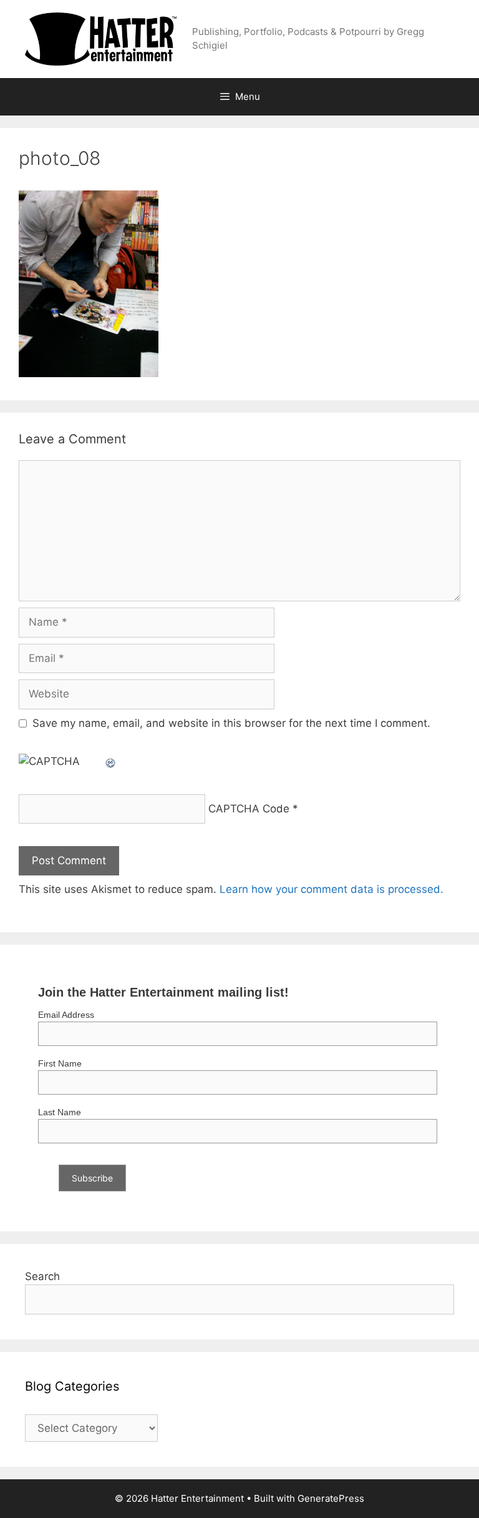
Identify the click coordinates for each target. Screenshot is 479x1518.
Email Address (66, 1015)
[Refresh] (111, 761)
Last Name (59, 1112)
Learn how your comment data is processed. (331, 889)
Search (42, 1276)
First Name (60, 1063)
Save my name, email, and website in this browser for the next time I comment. (231, 723)
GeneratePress (331, 1498)
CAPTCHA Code (248, 808)
